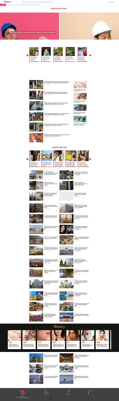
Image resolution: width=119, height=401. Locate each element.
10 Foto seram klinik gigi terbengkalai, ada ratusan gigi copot (51, 206)
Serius (75, 214)
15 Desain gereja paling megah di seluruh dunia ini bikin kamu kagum (51, 294)
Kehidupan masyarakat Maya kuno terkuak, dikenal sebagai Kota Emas (81, 217)
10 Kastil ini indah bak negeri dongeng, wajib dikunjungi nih (51, 248)
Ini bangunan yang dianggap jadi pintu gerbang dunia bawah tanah (81, 305)
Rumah (45, 291)
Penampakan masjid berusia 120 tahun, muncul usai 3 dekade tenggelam (50, 194)
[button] (7, 4)
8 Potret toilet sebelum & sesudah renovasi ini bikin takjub (80, 194)
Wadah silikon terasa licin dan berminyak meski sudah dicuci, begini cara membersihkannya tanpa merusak (80, 124)
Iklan (45, 390)
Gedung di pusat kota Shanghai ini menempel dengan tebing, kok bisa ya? (51, 282)
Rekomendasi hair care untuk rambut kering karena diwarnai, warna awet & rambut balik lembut (72, 346)
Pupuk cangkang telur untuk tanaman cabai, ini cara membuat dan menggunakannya (33, 59)
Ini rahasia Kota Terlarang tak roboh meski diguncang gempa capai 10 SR (51, 261)
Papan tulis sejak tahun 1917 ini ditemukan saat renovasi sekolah (51, 271)
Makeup (83, 342)
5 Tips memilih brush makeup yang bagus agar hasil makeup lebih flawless (87, 346)
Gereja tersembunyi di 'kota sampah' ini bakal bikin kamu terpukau (50, 305)
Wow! (45, 101)
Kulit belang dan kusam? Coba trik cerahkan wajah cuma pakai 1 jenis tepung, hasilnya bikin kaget (43, 346)
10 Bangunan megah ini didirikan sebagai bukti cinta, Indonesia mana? (80, 261)
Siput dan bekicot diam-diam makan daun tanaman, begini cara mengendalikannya (70, 59)
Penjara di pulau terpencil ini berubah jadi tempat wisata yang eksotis (80, 294)
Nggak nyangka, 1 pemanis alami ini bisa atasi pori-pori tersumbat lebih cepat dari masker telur (102, 346)
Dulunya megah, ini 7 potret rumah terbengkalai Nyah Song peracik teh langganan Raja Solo (56, 125)
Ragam (11, 30)
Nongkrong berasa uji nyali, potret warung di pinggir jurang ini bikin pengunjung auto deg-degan (56, 103)
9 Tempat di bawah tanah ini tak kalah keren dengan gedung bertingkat (81, 356)
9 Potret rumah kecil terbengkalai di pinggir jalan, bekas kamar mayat (80, 183)
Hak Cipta (68, 390)
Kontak (46, 391)
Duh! (45, 122)
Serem (45, 80)
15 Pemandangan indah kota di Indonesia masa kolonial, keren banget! (81, 367)
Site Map (68, 394)
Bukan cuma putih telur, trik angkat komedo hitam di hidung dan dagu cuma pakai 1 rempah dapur (80, 101)
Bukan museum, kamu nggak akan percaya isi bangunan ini (51, 356)
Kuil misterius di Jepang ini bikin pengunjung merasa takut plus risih (81, 271)
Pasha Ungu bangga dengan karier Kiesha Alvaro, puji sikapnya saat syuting (46, 59)
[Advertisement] (59, 72)
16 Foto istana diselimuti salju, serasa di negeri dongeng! (51, 377)
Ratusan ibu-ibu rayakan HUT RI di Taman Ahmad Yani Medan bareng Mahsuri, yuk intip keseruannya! (25, 4)
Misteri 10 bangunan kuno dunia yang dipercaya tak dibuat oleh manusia (81, 238)
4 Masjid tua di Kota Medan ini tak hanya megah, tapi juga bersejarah (81, 282)
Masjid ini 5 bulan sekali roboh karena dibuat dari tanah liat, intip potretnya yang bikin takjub (56, 135)
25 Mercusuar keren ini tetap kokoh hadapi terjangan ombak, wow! (81, 377)
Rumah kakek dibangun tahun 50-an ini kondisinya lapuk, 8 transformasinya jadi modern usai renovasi (56, 93)
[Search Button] (107, 2)
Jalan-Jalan (46, 246)
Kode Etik (68, 391)
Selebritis (46, 170)
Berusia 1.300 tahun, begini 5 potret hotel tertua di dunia (51, 238)
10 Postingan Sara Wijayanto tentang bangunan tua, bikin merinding (81, 227)
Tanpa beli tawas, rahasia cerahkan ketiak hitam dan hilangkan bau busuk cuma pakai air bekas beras (58, 346)
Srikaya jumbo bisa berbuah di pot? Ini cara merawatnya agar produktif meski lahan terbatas (58, 59)
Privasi (46, 394)
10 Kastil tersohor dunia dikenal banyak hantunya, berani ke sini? (51, 227)
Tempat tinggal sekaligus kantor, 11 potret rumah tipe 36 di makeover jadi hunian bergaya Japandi (56, 114)
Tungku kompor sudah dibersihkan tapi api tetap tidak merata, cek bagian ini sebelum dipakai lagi (80, 113)
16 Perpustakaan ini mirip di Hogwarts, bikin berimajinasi (50, 216)
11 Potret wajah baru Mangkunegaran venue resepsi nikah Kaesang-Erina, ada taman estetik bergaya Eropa (51, 173)
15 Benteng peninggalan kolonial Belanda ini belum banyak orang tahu (50, 315)
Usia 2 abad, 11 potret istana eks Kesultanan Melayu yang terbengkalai (81, 173)
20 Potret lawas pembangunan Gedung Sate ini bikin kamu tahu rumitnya (81, 249)
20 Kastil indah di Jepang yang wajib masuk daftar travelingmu (81, 315)
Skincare (10, 342)
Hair (68, 342)
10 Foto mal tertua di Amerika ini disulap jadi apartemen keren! (51, 367)
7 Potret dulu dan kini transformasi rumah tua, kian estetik (51, 183)
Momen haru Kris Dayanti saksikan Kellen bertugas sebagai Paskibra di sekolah (82, 59)
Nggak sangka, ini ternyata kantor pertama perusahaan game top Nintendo (80, 206)
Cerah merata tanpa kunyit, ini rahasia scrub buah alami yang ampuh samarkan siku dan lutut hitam (80, 90)
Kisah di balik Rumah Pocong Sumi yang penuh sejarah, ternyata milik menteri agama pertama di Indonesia (56, 82)
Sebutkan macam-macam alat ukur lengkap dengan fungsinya (32, 33)
